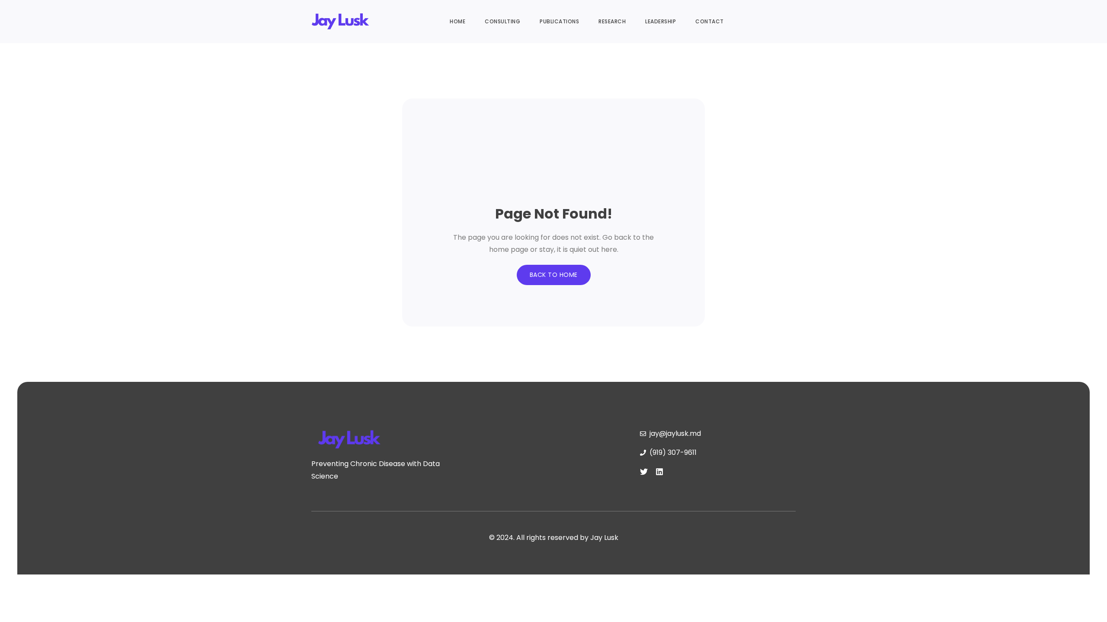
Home (457, 21)
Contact (709, 21)
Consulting (502, 21)
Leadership (660, 21)
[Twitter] (644, 472)
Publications (559, 21)
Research (612, 21)
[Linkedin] (659, 472)
